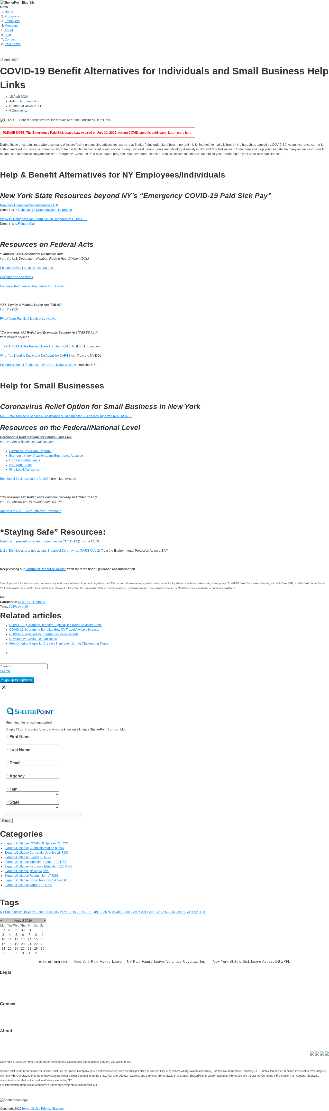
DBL (96, 912)
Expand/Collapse (17, 843)
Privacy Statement (53, 1108)
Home (9, 12)
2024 (80, 912)
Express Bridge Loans (24, 460)
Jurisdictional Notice (14, 981)
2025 (103, 912)
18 (42, 885)
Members (11, 25)
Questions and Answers (16, 277)
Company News (11, 1040)
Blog (8, 35)
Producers (12, 16)
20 (61, 880)
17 (49, 876)
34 (40, 871)
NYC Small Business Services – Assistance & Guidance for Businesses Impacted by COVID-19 (66, 416)
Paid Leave (13, 44)
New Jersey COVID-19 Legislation (33, 639)
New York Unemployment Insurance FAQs (29, 205)
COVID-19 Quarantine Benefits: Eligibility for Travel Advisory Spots (55, 625)
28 (59, 852)
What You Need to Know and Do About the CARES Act (38, 355)
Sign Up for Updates (17, 680)
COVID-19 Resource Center (45, 569)
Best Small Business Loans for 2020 (25, 479)
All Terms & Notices (13, 986)
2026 (136, 912)
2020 (12, 606)
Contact (10, 39)
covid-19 (22, 606)
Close (6, 821)
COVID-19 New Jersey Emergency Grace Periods (43, 634)
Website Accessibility (14, 991)
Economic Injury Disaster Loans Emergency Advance (46, 455)
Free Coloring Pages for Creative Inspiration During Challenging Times (58, 643)
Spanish (48, 268)
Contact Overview (12, 1008)
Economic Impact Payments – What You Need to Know (38, 365)
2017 (144, 912)
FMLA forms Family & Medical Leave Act (28, 318)
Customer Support (12, 1013)
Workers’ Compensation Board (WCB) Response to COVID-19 (43, 219)
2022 (152, 912)
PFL (35, 912)
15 (41, 857)
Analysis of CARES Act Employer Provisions (30, 511)
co (203, 912)
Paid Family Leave (18, 912)
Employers (12, 21)
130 (62, 866)
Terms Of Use (31, 1108)
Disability (52, 912)
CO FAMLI (194, 912)
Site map (6, 1018)
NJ (110, 912)
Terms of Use (9, 977)
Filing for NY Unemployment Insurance (45, 210)
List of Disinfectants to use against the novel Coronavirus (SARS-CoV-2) (50, 550)
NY (2, 912)
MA (167, 912)
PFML (64, 912)
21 (59, 843)
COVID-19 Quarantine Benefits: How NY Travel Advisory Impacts (54, 629)
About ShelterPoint (13, 1035)
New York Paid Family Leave (98, 961)
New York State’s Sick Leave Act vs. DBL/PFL (251, 961)
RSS (65, 843)
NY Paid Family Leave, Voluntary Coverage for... (167, 961)
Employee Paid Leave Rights (20, 268)
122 (56, 862)
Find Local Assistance (24, 469)
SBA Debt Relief (20, 465)
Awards (181, 912)
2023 (160, 912)
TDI (172, 912)
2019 (72, 912)
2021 (88, 912)
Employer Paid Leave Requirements (25, 286)
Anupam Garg (29, 101)
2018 (128, 912)
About (9, 30)
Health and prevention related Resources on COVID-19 (38, 541)
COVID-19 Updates (31, 602)
